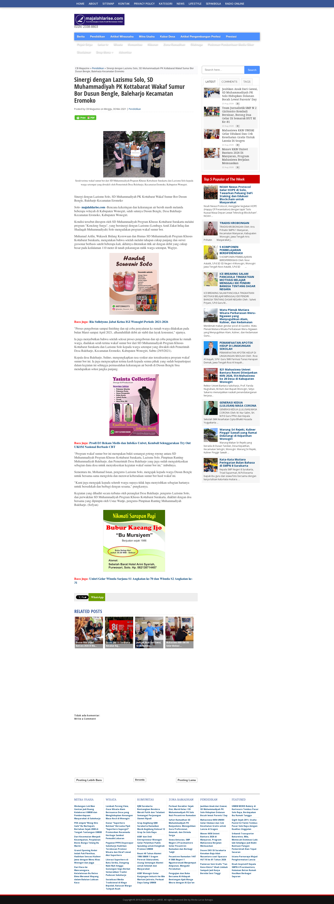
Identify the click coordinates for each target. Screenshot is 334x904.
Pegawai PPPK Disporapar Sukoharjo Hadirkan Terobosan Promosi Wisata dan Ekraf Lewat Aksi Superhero (119, 849)
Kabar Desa (167, 36)
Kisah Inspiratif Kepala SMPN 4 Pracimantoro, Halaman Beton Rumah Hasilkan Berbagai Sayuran (244, 870)
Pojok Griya (84, 44)
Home (80, 3)
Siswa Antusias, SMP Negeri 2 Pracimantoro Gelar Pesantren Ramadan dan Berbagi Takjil (181, 845)
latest (211, 81)
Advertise (125, 51)
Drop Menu (104, 51)
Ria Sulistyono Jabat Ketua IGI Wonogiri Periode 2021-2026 (128, 321)
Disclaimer (84, 51)
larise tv (103, 44)
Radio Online (234, 3)
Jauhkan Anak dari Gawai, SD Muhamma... (148, 644)
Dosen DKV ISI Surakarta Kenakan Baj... (118, 644)
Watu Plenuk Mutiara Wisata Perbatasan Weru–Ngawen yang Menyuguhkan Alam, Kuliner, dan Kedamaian (238, 316)
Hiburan (152, 44)
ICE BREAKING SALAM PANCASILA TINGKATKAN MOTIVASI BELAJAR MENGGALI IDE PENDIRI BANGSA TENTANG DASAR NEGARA (237, 281)
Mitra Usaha (147, 36)
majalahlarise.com (93, 207)
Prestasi (231, 36)
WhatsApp (97, 597)
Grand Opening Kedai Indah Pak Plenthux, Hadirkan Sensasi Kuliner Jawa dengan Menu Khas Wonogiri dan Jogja (87, 856)
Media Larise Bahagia (202, 899)
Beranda (140, 779)
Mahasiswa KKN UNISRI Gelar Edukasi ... (177, 644)
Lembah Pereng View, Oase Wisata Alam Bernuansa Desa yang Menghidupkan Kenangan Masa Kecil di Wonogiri (119, 812)
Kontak (124, 3)
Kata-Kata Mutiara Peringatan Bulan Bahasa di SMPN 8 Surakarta (237, 462)
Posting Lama (187, 780)
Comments (229, 81)
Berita (81, 36)
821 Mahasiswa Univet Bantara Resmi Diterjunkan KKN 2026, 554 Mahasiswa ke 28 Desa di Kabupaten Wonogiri (238, 376)
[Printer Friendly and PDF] (85, 119)
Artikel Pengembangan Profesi (201, 36)
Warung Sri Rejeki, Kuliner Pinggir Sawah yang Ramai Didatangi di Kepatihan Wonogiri (238, 434)
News (180, 3)
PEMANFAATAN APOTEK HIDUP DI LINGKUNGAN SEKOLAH (236, 346)
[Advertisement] (214, 19)
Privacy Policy (144, 3)
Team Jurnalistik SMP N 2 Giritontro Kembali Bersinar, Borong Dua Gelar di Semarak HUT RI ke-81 (239, 114)
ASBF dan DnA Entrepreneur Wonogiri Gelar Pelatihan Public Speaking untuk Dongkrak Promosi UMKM (150, 842)
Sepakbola (213, 3)
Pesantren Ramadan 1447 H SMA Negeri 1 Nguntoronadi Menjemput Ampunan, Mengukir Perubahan (182, 862)
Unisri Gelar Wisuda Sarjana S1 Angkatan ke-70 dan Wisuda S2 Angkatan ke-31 (133, 580)
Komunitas (135, 44)
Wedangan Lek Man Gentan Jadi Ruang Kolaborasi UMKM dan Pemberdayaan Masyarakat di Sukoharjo (87, 812)
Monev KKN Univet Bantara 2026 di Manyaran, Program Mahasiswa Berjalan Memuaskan (235, 156)
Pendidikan (97, 36)
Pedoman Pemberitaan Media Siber (231, 44)
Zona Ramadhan (174, 44)
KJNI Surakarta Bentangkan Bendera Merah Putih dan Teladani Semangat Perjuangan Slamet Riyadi (151, 812)
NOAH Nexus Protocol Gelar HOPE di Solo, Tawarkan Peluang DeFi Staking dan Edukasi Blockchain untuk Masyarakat (236, 194)
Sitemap (108, 3)
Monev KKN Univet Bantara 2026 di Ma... (86, 644)
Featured (239, 799)
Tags (246, 81)
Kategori (165, 3)
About (93, 3)
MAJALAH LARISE (154, 899)
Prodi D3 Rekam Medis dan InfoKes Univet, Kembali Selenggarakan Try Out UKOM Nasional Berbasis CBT (132, 445)
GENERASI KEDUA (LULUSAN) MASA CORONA (238, 404)
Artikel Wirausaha (122, 36)
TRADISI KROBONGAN (234, 223)
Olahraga (196, 44)
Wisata (117, 44)
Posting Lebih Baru (89, 780)
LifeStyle (195, 3)
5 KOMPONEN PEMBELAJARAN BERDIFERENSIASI (231, 250)
